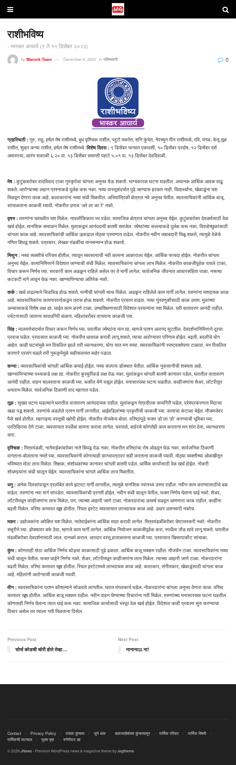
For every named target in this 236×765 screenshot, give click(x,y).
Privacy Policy (43, 733)
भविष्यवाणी (110, 59)
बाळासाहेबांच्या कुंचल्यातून (132, 733)
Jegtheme (125, 750)
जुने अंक (100, 733)
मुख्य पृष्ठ (47, 739)
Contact (14, 733)
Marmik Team (39, 59)
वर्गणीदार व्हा (72, 739)
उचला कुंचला (75, 733)
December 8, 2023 (79, 59)
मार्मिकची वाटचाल (19, 739)
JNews (26, 750)
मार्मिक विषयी (197, 733)
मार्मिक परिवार (169, 733)
